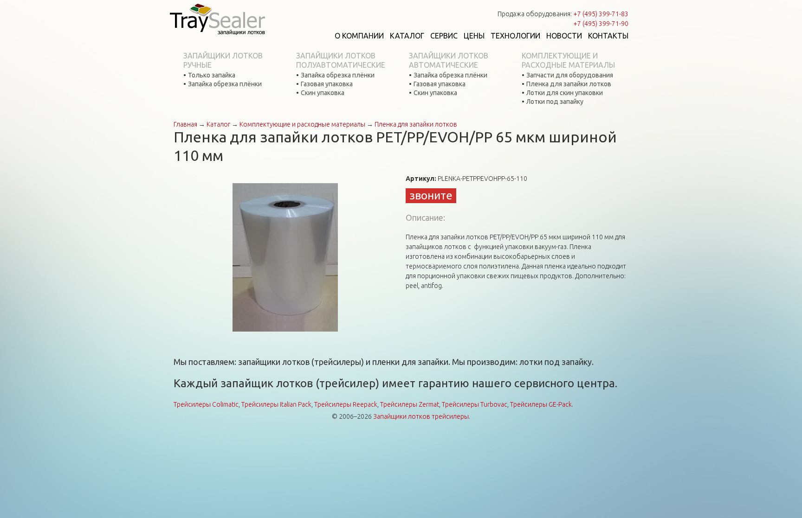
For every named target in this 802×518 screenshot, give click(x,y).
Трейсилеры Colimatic (206, 404)
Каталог (407, 36)
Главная (185, 124)
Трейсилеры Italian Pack (276, 404)
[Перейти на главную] (217, 18)
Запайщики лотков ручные (223, 60)
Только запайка (211, 75)
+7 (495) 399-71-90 (600, 23)
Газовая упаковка (327, 84)
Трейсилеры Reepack (345, 404)
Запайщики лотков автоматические (448, 60)
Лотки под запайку (554, 101)
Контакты (608, 36)
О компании (359, 36)
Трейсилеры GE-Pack (541, 404)
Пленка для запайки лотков (568, 84)
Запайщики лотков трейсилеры (421, 416)
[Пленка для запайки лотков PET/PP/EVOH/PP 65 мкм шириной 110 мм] (285, 257)
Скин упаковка (322, 93)
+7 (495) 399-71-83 (600, 14)
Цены (474, 36)
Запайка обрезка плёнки (225, 84)
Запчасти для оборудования (569, 75)
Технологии (515, 36)
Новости (564, 36)
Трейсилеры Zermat (409, 404)
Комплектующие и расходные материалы (568, 60)
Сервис (444, 36)
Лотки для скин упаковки (564, 93)
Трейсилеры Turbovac (474, 404)
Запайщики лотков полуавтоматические (340, 60)
